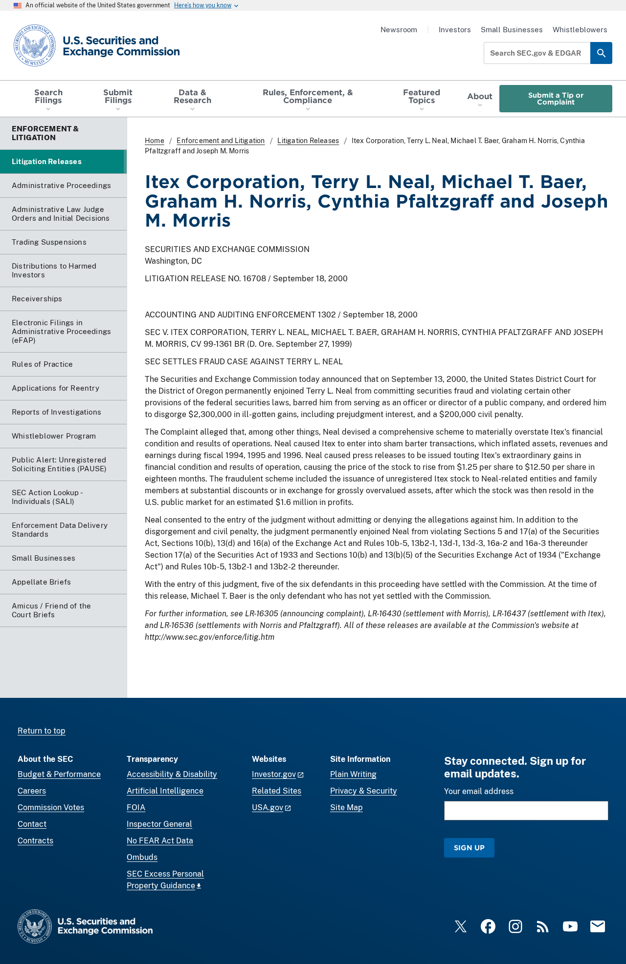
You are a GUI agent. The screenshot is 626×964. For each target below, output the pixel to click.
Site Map (346, 807)
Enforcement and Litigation (221, 141)
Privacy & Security (363, 791)
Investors (455, 29)
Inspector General (159, 824)
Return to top (42, 730)
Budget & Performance (59, 774)
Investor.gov (274, 774)
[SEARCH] (601, 53)
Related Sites (276, 791)
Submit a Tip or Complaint (555, 98)
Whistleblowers (580, 29)
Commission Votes (51, 807)
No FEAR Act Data (160, 840)
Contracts (35, 840)
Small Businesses (512, 29)
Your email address (479, 791)
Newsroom (398, 29)
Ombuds (142, 857)
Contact (32, 824)
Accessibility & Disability (172, 774)
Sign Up (469, 847)
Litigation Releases (308, 141)
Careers (32, 791)
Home (154, 141)
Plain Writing (353, 774)
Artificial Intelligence (165, 791)
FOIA (136, 807)
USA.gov (267, 807)
